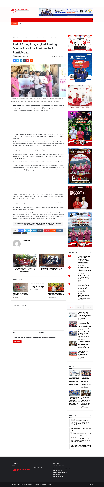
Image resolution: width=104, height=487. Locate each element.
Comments (88, 307)
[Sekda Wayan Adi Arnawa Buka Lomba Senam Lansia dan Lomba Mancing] (56, 287)
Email (14, 332)
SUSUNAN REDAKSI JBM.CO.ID (60, 472)
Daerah (20, 40)
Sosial (43, 40)
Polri (39, 40)
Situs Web (41, 332)
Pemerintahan (33, 40)
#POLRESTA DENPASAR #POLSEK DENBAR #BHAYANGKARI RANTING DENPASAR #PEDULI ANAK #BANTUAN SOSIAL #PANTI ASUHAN (38, 223)
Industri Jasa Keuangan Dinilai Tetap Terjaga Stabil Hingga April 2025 (20, 294)
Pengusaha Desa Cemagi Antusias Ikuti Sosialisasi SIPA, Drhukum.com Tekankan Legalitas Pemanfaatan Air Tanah (84, 344)
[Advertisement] (52, 3)
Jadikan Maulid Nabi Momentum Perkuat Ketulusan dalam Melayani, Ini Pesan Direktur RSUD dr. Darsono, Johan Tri (84, 315)
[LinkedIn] (21, 60)
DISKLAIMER (56, 463)
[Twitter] (17, 60)
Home (15, 37)
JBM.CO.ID (31, 484)
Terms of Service (56, 474)
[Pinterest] (27, 60)
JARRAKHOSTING (47, 484)
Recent (71, 307)
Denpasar (25, 40)
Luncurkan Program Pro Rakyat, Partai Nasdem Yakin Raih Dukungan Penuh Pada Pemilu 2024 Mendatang (84, 287)
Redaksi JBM (18, 56)
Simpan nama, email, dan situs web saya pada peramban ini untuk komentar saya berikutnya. (35, 337)
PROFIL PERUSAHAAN (58, 470)
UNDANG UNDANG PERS (58, 476)
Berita (18, 37)
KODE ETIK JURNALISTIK (58, 465)
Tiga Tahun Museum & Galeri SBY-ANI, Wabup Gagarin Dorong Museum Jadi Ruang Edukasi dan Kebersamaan (43, 23)
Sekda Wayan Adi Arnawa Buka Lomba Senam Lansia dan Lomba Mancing (56, 294)
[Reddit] (31, 60)
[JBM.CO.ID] (20, 10)
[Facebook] (14, 60)
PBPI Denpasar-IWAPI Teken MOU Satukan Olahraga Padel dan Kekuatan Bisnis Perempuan (83, 354)
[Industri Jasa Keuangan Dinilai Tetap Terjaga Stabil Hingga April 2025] (20, 287)
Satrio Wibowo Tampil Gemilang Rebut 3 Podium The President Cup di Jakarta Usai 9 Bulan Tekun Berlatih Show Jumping (84, 325)
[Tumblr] (24, 60)
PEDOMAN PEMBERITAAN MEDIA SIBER (62, 468)
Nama (14, 327)
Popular (79, 307)
